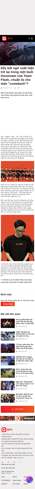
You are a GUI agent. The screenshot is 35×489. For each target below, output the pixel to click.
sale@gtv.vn (8, 473)
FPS (25, 480)
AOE (3, 477)
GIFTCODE (16, 484)
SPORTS (4, 484)
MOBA (26, 484)
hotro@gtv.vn (20, 457)
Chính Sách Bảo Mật (8, 468)
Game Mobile (17, 480)
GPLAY (15, 477)
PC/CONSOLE (6, 480)
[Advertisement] (17, 17)
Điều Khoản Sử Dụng (8, 464)
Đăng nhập (8, 304)
